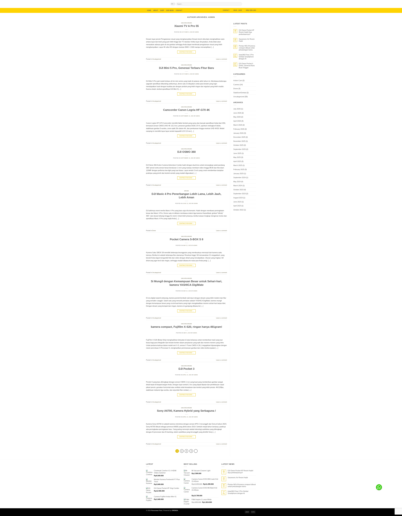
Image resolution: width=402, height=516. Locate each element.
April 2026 (237, 121)
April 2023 (237, 206)
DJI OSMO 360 (186, 151)
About (155, 10)
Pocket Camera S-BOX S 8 (186, 239)
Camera (236, 84)
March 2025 (237, 165)
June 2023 (237, 202)
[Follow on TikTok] (254, 4)
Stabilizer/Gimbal (239, 93)
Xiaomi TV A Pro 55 (186, 25)
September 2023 (239, 194)
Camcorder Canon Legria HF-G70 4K (186, 109)
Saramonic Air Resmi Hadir (246, 40)
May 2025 (237, 157)
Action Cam (237, 80)
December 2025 (239, 137)
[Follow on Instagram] (252, 4)
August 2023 (238, 198)
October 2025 (238, 145)
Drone (186, 190)
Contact (179, 10)
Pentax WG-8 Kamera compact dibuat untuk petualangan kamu (247, 48)
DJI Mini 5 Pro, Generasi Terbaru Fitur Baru (186, 67)
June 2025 (237, 153)
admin (211, 17)
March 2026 (237, 125)
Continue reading (186, 52)
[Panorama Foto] (156, 4)
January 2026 (238, 133)
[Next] (196, 451)
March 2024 (237, 186)
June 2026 (237, 113)
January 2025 (238, 173)
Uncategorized (186, 23)
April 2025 (237, 161)
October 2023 (238, 190)
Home (149, 10)
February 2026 (238, 129)
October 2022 (238, 210)
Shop (162, 10)
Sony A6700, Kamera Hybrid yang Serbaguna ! (186, 410)
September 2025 (239, 149)
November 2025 (239, 141)
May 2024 (237, 181)
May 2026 (237, 117)
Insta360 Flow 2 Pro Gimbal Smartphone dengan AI (246, 57)
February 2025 (238, 169)
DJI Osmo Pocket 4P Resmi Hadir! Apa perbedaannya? (246, 32)
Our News (170, 10)
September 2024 (239, 177)
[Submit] (240, 4)
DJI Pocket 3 (186, 368)
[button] (249, 4)
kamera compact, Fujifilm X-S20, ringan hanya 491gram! (186, 326)
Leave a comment (221, 59)
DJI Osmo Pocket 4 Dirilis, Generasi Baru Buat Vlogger (247, 65)
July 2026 (237, 109)
